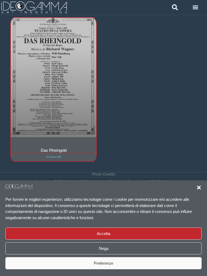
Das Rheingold (54, 150)
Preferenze (103, 263)
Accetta (103, 233)
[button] (199, 187)
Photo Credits (103, 174)
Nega (103, 248)
